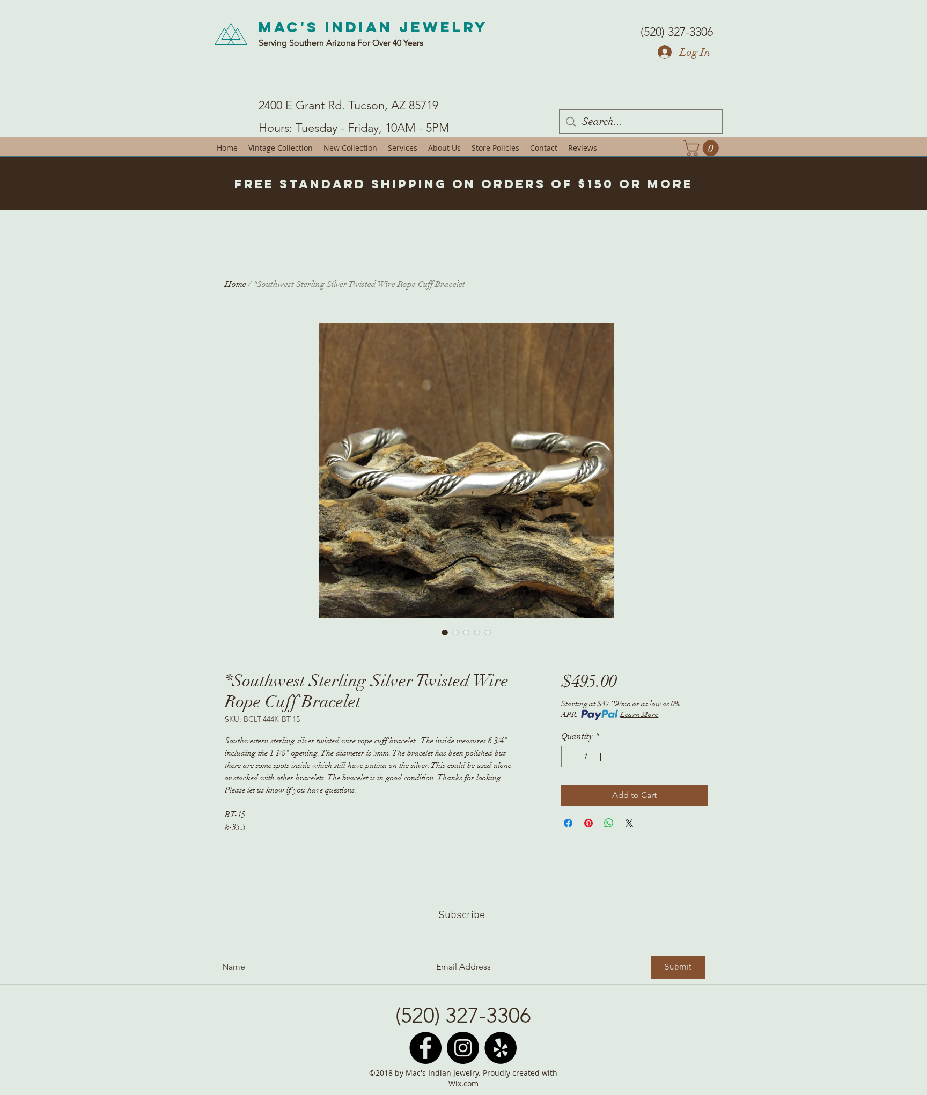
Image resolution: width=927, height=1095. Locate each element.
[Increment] (601, 756)
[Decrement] (570, 756)
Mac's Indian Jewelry (373, 27)
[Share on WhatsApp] (608, 823)
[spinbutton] (586, 756)
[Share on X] (629, 823)
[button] (703, 148)
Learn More (639, 714)
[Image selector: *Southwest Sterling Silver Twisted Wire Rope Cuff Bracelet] (444, 632)
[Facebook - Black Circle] (425, 1048)
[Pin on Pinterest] (588, 823)
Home (235, 284)
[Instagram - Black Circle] (463, 1048)
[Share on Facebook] (568, 823)
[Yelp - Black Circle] (500, 1048)
